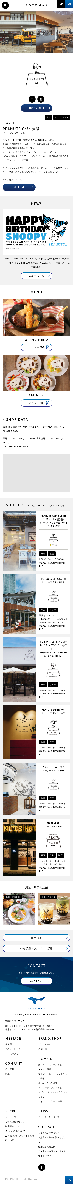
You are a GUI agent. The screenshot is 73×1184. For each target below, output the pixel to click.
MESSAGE (13, 1038)
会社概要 (9, 1069)
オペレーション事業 (47, 1083)
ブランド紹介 (44, 1044)
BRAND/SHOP (49, 1038)
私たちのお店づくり (14, 1122)
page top (69, 1180)
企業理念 (9, 1044)
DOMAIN (45, 1059)
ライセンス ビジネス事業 (50, 1101)
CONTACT (46, 1127)
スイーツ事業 (44, 1069)
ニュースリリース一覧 (49, 1117)
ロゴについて (11, 1053)
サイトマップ (44, 1156)
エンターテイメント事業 (50, 1087)
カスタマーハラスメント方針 (52, 1151)
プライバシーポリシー (49, 1133)
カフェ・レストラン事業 (50, 1064)
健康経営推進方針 (46, 1146)
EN (69, 4)
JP (61, 4)
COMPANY (13, 1063)
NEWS (43, 1111)
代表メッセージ (12, 1049)
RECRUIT (12, 1111)
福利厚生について (13, 1126)
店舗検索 (42, 1049)
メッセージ (10, 1117)
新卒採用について (16, 1131)
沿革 (7, 1074)
